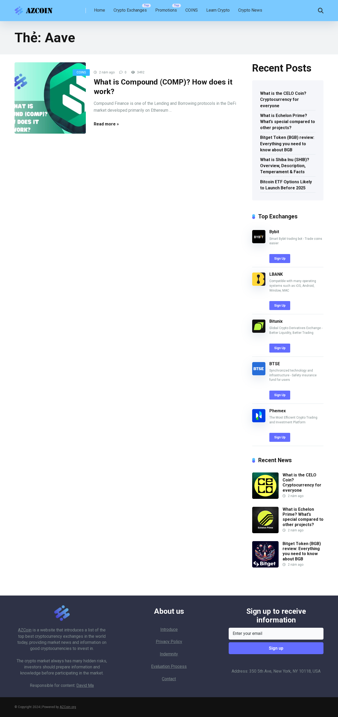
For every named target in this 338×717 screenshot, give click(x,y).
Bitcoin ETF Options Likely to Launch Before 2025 (286, 184)
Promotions (166, 10)
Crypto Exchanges (130, 10)
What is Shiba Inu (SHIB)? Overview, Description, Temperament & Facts (284, 165)
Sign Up (279, 258)
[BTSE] (258, 373)
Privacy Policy (169, 641)
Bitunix (276, 321)
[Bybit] (258, 241)
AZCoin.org (68, 707)
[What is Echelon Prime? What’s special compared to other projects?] (265, 531)
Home (99, 10)
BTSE (274, 363)
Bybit (274, 231)
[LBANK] (258, 284)
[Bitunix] (258, 331)
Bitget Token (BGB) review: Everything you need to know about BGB (287, 143)
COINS (191, 10)
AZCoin (24, 629)
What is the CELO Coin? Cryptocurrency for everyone (283, 99)
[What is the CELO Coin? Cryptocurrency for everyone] (265, 497)
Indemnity (169, 654)
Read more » (106, 123)
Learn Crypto (218, 10)
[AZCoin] (35, 8)
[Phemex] (258, 420)
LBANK (276, 274)
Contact (169, 678)
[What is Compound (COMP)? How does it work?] (50, 98)
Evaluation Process (169, 666)
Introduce (169, 629)
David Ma (85, 685)
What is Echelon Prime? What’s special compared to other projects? (287, 121)
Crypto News (250, 10)
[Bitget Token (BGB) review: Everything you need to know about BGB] (265, 566)
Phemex (277, 410)
